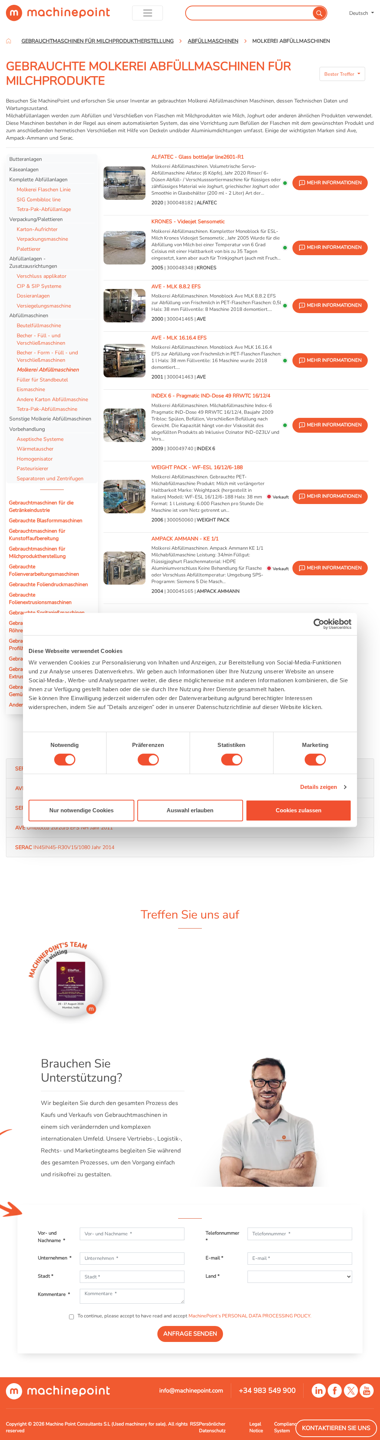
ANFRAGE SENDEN (190, 1334)
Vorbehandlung (27, 429)
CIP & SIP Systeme (39, 286)
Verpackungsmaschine (42, 239)
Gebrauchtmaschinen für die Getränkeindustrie (41, 506)
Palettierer (28, 249)
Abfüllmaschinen (28, 315)
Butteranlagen (25, 159)
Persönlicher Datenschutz (212, 1427)
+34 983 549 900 (267, 1390)
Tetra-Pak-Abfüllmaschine (47, 409)
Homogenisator (35, 458)
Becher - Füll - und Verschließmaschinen (41, 339)
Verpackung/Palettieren (36, 219)
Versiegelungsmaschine (44, 305)
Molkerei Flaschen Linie (44, 189)
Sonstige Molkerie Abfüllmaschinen (50, 418)
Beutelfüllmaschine (39, 325)
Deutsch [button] (359, 13)
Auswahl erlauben (190, 810)
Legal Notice (256, 1427)
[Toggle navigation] (147, 13)
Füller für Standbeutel (42, 379)
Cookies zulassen (298, 810)
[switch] (148, 759)
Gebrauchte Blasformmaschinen (45, 520)
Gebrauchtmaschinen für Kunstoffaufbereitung (37, 534)
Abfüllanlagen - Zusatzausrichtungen (33, 262)
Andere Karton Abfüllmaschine (52, 399)
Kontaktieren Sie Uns (336, 1428)
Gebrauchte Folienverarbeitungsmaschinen (44, 570)
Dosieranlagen (33, 295)
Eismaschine (31, 389)
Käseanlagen (24, 169)
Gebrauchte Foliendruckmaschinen (48, 584)
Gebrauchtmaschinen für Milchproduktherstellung (37, 552)
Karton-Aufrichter (37, 229)
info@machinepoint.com (191, 1391)
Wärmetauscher (35, 448)
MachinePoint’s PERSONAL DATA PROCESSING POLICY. (250, 1316)
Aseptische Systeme (40, 439)
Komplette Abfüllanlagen (38, 179)
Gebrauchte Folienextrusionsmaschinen (40, 598)
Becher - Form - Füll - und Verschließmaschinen (47, 356)
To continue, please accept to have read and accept (193, 1316)
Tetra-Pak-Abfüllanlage (44, 209)
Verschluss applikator (41, 276)
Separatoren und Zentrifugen (50, 478)
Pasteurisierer (32, 468)
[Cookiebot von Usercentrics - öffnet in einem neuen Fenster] (318, 624)
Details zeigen (318, 787)
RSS (194, 1424)
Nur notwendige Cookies (81, 810)
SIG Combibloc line (38, 199)
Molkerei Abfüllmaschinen (48, 369)
